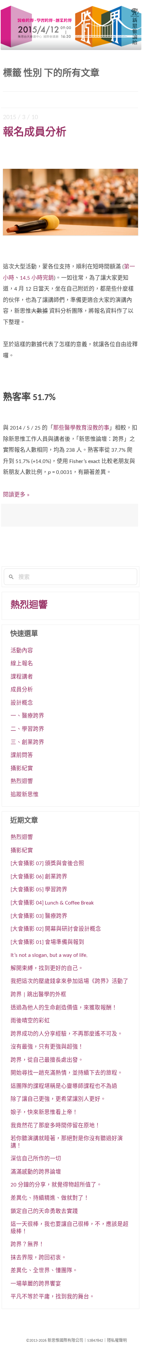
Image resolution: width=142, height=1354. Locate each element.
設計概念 (22, 703)
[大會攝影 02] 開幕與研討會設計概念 (56, 929)
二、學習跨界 (27, 729)
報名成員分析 (34, 132)
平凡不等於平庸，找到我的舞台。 (53, 1297)
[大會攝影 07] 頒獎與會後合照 (47, 863)
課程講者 (22, 677)
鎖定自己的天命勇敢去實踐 (44, 1211)
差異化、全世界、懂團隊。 (44, 1271)
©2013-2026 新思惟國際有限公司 (54, 1341)
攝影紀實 (22, 768)
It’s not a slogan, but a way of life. (49, 955)
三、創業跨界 (27, 742)
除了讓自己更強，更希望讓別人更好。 (58, 1099)
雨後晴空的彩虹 (30, 1021)
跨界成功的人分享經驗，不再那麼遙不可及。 (67, 1034)
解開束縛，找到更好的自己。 (47, 968)
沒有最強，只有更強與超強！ (47, 1047)
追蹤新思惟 (25, 795)
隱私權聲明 (117, 1341)
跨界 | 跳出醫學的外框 (38, 995)
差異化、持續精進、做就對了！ (50, 1198)
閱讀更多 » (16, 495)
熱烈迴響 (29, 605)
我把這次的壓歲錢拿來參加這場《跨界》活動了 (69, 981)
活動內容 (22, 651)
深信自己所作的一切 (36, 1159)
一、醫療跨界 (27, 716)
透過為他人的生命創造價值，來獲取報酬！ (64, 1008)
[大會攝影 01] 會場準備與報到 (47, 942)
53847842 (95, 1341)
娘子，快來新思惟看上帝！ (44, 1112)
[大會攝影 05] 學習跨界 (39, 890)
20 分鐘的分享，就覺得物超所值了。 (56, 1185)
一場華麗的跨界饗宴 (36, 1284)
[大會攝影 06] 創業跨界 (39, 877)
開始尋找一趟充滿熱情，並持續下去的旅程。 (67, 1073)
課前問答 (22, 755)
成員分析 (22, 690)
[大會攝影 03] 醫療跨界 (39, 916)
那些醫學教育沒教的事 (81, 428)
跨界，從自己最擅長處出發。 (47, 1060)
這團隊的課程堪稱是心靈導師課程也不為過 (64, 1086)
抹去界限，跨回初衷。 (39, 1258)
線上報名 (22, 664)
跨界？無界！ (27, 1244)
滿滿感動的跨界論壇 (36, 1172)
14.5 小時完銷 (37, 278)
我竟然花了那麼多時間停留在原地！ (55, 1126)
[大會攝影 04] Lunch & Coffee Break (52, 903)
